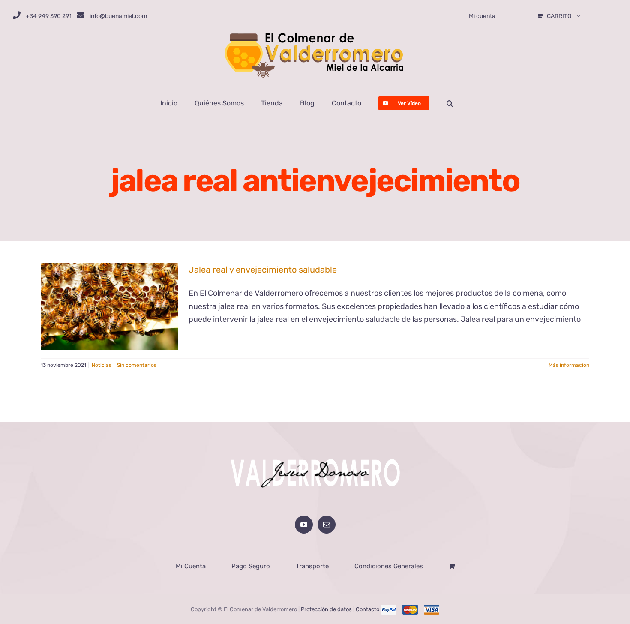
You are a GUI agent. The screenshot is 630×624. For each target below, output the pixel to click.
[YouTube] (304, 525)
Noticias (101, 365)
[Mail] (327, 525)
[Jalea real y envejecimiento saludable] (109, 306)
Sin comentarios (136, 365)
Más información (569, 365)
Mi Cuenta (191, 566)
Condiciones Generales (388, 566)
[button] (450, 103)
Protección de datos (326, 609)
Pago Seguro (250, 566)
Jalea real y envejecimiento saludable (263, 269)
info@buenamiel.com (118, 16)
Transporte (312, 566)
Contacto (367, 609)
